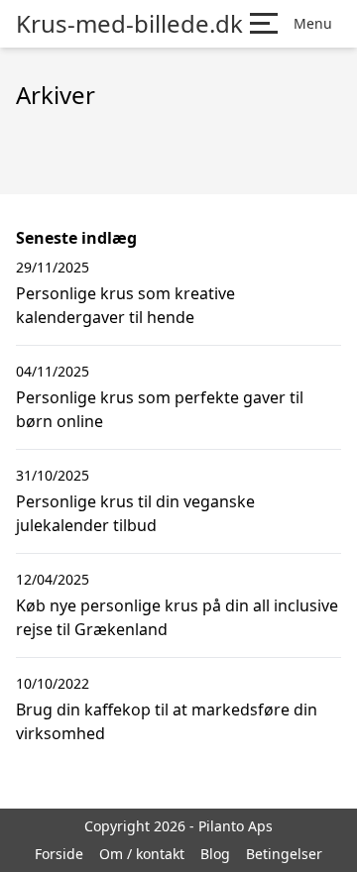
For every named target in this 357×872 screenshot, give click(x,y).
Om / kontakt (141, 853)
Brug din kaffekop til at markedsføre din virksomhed (166, 721)
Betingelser (284, 853)
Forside (59, 853)
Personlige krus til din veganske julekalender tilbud (135, 513)
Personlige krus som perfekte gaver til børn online (159, 409)
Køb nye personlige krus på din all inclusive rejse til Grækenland (177, 617)
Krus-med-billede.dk (129, 24)
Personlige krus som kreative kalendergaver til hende (125, 305)
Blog (215, 853)
